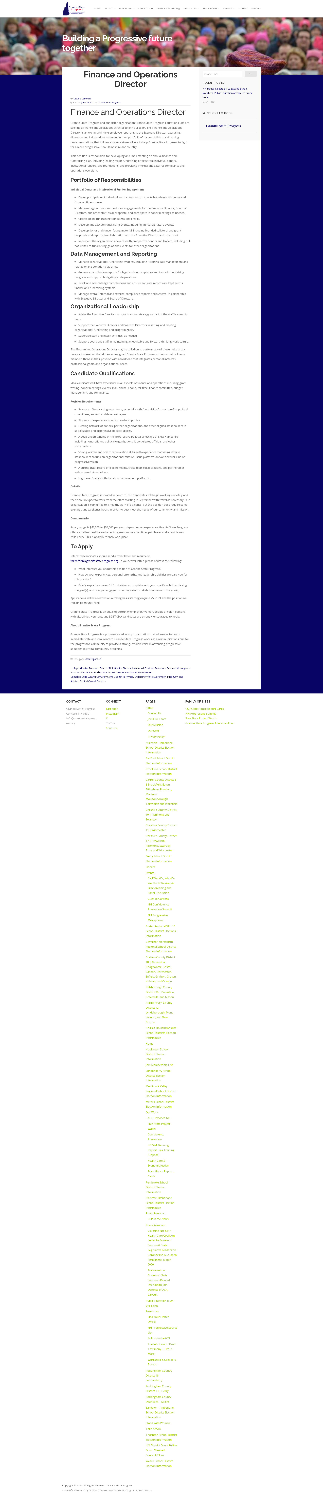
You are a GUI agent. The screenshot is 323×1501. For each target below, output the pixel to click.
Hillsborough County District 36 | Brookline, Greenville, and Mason (160, 992)
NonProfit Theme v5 (73, 1490)
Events (227, 8)
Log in (148, 1490)
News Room (210, 8)
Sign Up (243, 8)
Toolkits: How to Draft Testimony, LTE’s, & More (162, 1349)
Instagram (112, 713)
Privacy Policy (156, 736)
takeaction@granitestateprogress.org (94, 561)
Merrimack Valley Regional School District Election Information (161, 1091)
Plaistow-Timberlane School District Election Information (160, 1203)
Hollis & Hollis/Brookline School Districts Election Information (161, 1033)
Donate (256, 8)
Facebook (112, 709)
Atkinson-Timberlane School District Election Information (160, 747)
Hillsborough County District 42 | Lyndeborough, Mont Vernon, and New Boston (159, 1012)
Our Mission (155, 725)
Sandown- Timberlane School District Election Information (160, 1412)
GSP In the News (158, 1219)
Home (97, 8)
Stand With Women (158, 1423)
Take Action (145, 8)
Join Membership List (159, 1065)
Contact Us (155, 713)
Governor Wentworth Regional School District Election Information (161, 946)
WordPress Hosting (120, 1490)
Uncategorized (93, 659)
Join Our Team (157, 719)
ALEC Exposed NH (159, 1118)
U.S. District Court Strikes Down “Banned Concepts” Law (161, 1450)
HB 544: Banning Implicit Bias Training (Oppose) (161, 1150)
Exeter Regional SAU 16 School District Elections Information (161, 931)
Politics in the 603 (168, 8)
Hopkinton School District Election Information (157, 1054)
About (109, 8)
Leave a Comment (82, 98)
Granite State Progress (109, 102)
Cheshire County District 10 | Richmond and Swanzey (161, 814)
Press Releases (155, 1213)
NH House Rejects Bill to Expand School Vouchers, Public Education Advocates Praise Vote (228, 93)
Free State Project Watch (200, 718)
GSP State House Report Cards (204, 709)
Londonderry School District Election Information (158, 1075)
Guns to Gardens (158, 899)
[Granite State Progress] (73, 8)
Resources (190, 8)
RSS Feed (138, 1490)
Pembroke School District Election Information (157, 1187)
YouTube (112, 728)
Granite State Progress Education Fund (209, 723)
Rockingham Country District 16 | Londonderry (159, 1375)
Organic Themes (98, 1490)
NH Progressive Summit (200, 713)
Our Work (125, 8)
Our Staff (153, 731)
